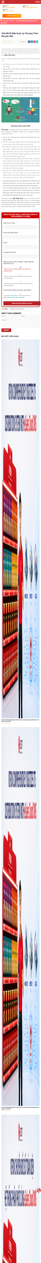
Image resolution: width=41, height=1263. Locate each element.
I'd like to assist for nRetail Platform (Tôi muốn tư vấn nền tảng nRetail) (18, 277)
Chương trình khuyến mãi (16, 309)
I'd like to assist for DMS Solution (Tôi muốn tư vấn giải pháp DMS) (17, 270)
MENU (38, 2)
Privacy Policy (13, 295)
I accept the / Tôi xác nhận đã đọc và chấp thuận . (17, 296)
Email (5, 242)
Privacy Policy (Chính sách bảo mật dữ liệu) (17, 290)
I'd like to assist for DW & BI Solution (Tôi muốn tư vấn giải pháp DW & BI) (18, 284)
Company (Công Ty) (9, 252)
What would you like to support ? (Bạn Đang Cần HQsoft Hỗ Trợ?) (18, 263)
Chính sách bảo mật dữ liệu (17, 297)
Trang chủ (6, 20)
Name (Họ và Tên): (9, 223)
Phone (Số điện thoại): (11, 233)
